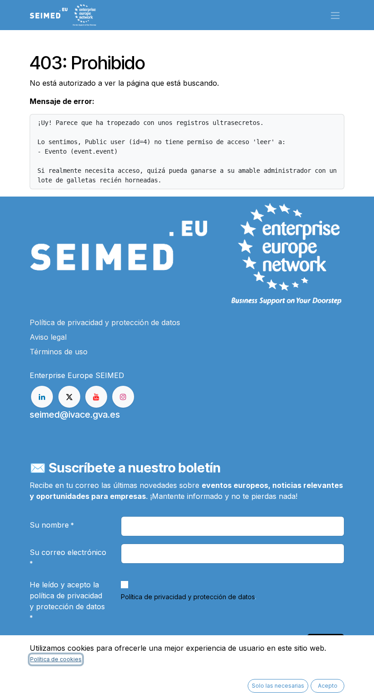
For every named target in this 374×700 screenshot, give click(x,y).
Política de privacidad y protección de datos (188, 597)
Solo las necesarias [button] (278, 685)
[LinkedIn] (42, 397)
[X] (69, 397)
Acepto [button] (328, 685)
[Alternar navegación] (335, 15)
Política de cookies (56, 659)
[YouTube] (96, 397)
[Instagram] (123, 397)
